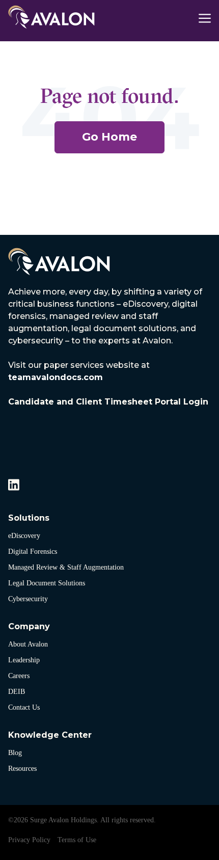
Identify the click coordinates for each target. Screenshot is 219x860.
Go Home (109, 137)
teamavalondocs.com (55, 377)
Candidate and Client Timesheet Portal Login (108, 402)
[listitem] (109, 363)
